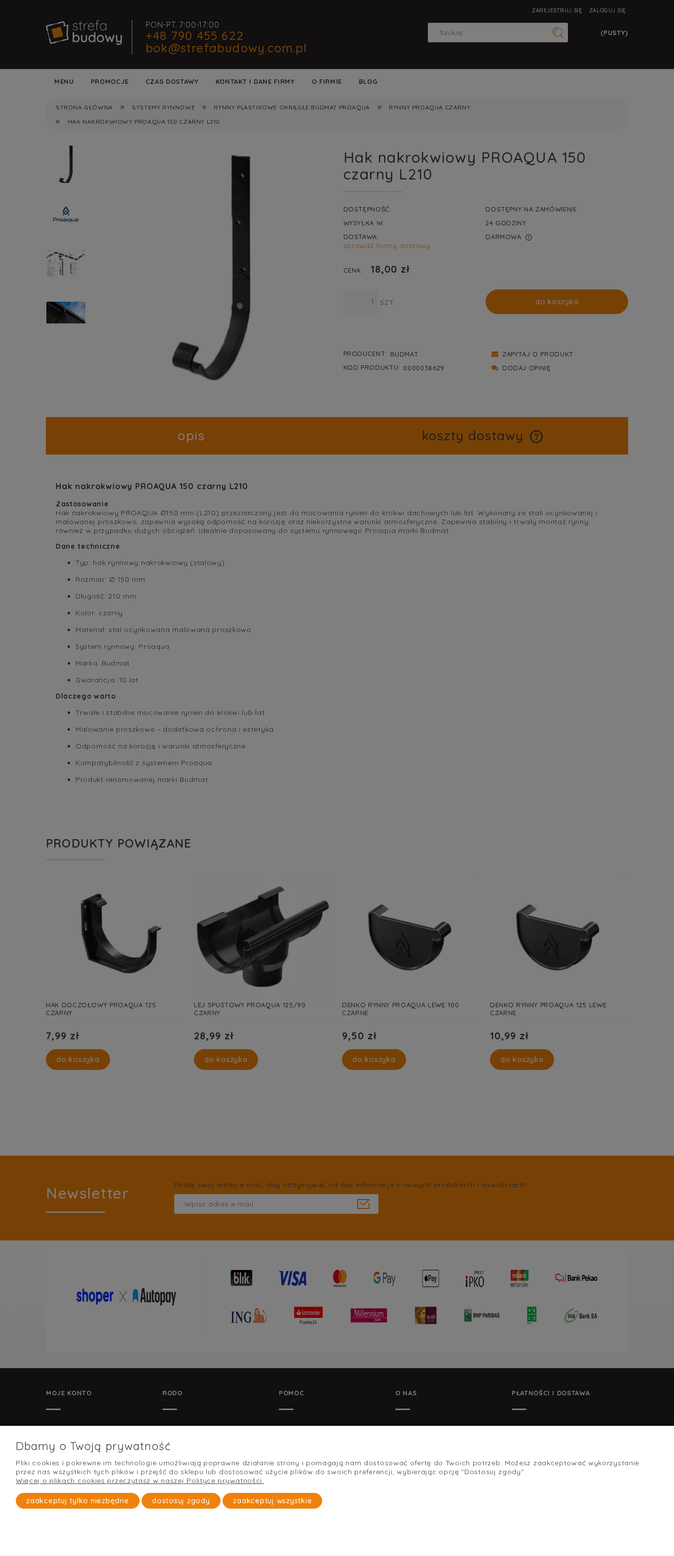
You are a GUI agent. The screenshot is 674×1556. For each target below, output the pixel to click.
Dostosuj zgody (181, 1500)
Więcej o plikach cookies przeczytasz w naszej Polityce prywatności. (140, 1480)
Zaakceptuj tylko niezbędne (77, 1500)
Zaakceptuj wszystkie (272, 1500)
